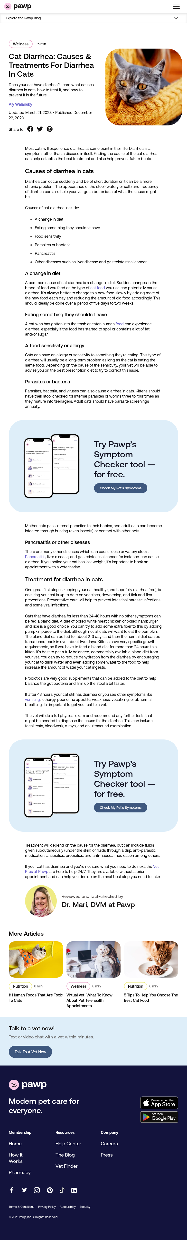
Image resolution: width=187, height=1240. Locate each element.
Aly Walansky (20, 104)
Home (15, 1143)
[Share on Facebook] (30, 129)
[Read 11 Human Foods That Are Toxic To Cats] (36, 959)
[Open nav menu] (176, 18)
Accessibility (68, 1207)
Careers (109, 1143)
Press (107, 1155)
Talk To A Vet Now (30, 1052)
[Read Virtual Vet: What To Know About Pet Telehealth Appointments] (93, 959)
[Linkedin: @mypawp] (74, 1190)
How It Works (16, 1158)
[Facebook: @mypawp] (11, 1190)
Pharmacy (20, 1172)
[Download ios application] (159, 1103)
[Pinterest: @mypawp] (49, 1190)
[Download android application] (159, 1117)
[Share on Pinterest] (50, 129)
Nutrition (20, 986)
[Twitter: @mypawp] (24, 1190)
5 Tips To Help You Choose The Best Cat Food (151, 998)
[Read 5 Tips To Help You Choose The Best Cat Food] (151, 959)
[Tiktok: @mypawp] (62, 1190)
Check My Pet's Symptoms (120, 488)
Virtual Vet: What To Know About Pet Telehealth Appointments (89, 1000)
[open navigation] (176, 6)
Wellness (20, 44)
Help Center (68, 1143)
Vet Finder (67, 1166)
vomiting (32, 699)
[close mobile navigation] (93, 24)
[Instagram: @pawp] (36, 1190)
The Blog (65, 1155)
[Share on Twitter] (40, 129)
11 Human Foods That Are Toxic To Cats (36, 998)
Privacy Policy (47, 1207)
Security (85, 1207)
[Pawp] (17, 6)
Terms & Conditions (21, 1207)
